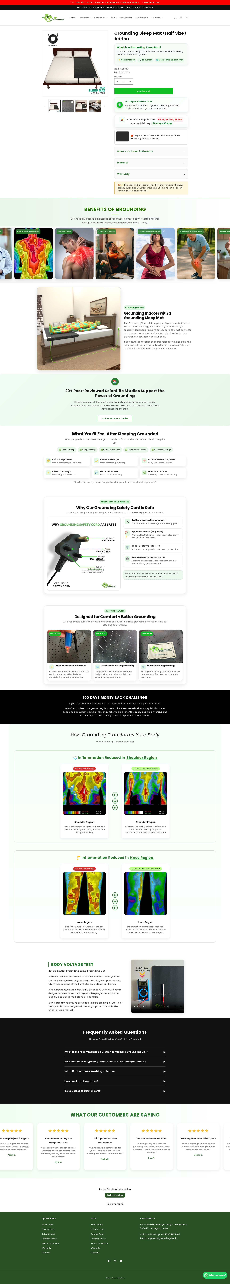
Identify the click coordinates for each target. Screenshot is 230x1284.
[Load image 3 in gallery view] (95, 106)
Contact (46, 1252)
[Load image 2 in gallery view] (81, 106)
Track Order (48, 1224)
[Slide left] (45, 106)
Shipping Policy (49, 1238)
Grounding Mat (118, 1278)
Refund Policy (48, 1234)
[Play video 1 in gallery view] (68, 106)
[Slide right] (105, 106)
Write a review (115, 1195)
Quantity (118, 76)
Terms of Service (50, 1243)
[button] (85, 18)
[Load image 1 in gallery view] (54, 106)
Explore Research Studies (115, 418)
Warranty (46, 1248)
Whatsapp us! (217, 1275)
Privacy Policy (48, 1229)
